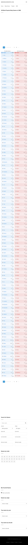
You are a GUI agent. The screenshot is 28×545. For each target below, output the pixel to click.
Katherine (18, 220)
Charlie (5, 120)
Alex (4, 340)
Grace (18, 103)
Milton (5, 359)
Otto (4, 275)
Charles (5, 68)
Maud (18, 275)
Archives (8, 542)
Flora (18, 288)
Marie (18, 223)
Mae (17, 281)
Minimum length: (4, 442)
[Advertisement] (14, 29)
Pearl (18, 158)
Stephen (5, 314)
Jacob (5, 200)
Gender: (2, 426)
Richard (5, 123)
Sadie (18, 285)
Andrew (5, 129)
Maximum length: (18, 442)
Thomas (5, 77)
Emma (18, 61)
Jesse (5, 136)
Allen (4, 311)
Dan (4, 366)
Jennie (18, 139)
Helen (18, 152)
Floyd (5, 298)
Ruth (18, 311)
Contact (20, 542)
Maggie (18, 213)
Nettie (18, 272)
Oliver (5, 285)
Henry (5, 81)
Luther (5, 259)
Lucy (18, 200)
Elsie (18, 262)
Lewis (5, 178)
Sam (4, 149)
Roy (4, 158)
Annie (18, 84)
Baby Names (7, 6)
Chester (5, 246)
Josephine (19, 210)
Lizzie (18, 252)
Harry (5, 90)
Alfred (5, 155)
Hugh (5, 288)
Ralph (5, 191)
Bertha (18, 81)
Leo (4, 372)
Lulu (17, 353)
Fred (4, 100)
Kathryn (18, 362)
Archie (5, 317)
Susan (18, 307)
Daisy (18, 207)
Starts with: (3, 431)
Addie (18, 301)
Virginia (18, 356)
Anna (18, 58)
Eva (17, 184)
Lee (4, 184)
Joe (4, 126)
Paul (4, 194)
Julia (18, 165)
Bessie (18, 110)
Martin (5, 207)
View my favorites (6, 492)
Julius (5, 346)
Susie (18, 278)
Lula (17, 181)
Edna (18, 178)
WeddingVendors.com (7, 2)
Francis (5, 233)
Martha (18, 97)
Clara (18, 87)
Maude (18, 116)
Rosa (18, 236)
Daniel (5, 145)
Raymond (5, 304)
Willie (5, 152)
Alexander (5, 307)
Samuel (5, 107)
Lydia (18, 298)
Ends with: (17, 431)
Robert (5, 84)
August (5, 291)
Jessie (18, 171)
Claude (5, 213)
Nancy (18, 268)
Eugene (5, 223)
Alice (18, 77)
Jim (4, 197)
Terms (16, 542)
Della (18, 265)
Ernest (5, 139)
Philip (5, 333)
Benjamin (5, 162)
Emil (4, 349)
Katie (18, 304)
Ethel (18, 129)
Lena (18, 191)
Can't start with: (4, 436)
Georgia (18, 314)
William (5, 58)
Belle (18, 369)
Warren (5, 330)
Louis (5, 110)
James (5, 61)
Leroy (5, 362)
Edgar (5, 239)
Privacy (12, 542)
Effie (17, 230)
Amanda (18, 346)
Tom (4, 204)
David (5, 113)
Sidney (5, 375)
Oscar (5, 142)
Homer (5, 327)
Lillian (18, 155)
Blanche (18, 233)
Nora (18, 239)
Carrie (18, 123)
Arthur (5, 97)
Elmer (5, 175)
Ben (4, 230)
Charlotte (18, 375)
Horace (5, 336)
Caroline (18, 327)
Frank (5, 71)
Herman (5, 217)
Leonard (5, 301)
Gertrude (18, 136)
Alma (18, 291)
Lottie (18, 317)
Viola (18, 320)
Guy (4, 272)
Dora (18, 217)
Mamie (18, 246)
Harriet (18, 343)
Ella (17, 100)
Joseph (5, 74)
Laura (18, 107)
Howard (5, 188)
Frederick (5, 171)
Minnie (18, 68)
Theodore (5, 294)
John (4, 55)
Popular (12, 6)
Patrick (5, 278)
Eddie (5, 343)
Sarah (18, 90)
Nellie (18, 113)
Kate (17, 333)
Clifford (5, 356)
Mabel (18, 126)
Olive (18, 336)
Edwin (5, 243)
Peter (5, 168)
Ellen (18, 259)
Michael (5, 236)
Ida (17, 74)
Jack (4, 265)
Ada (17, 194)
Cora (18, 120)
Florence (18, 94)
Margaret (18, 71)
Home (2, 6)
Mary (18, 55)
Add (13, 55)
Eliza (18, 349)
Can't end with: (17, 436)
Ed (4, 226)
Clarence (5, 116)
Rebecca (18, 372)
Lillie (18, 168)
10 (16, 47)
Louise (18, 162)
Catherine (18, 188)
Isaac (5, 262)
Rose (18, 142)
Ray (4, 320)
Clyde (5, 252)
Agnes (18, 226)
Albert (5, 103)
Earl (4, 210)
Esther (18, 366)
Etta (17, 294)
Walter (5, 94)
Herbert (5, 181)
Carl (4, 165)
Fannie (18, 204)
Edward (5, 87)
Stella (18, 249)
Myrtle (18, 175)
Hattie (18, 149)
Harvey (5, 249)
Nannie (18, 330)
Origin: (16, 426)
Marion (5, 353)
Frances (18, 197)
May (17, 243)
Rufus (5, 369)
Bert (4, 220)
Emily (18, 359)
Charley (5, 268)
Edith (18, 145)
